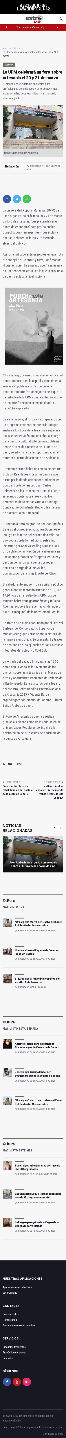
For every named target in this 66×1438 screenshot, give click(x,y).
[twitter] (17, 199)
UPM (19, 764)
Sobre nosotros (11, 1314)
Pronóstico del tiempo (14, 1352)
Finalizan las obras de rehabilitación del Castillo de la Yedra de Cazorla (18, 790)
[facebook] (7, 199)
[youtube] (17, 1382)
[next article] (57, 27)
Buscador (8, 1358)
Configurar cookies (53, 1433)
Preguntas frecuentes (14, 1347)
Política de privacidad (28, 1427)
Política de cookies (52, 1427)
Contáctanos (10, 1320)
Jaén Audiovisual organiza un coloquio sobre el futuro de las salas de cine (33, 864)
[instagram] (27, 1382)
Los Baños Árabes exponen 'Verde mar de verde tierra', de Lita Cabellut (49, 792)
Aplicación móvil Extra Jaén (17, 1287)
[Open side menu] (4, 19)
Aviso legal (10, 1427)
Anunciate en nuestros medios (19, 1325)
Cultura (16, 48)
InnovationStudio (12, 1420)
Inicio (5, 48)
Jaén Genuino (10, 1292)
